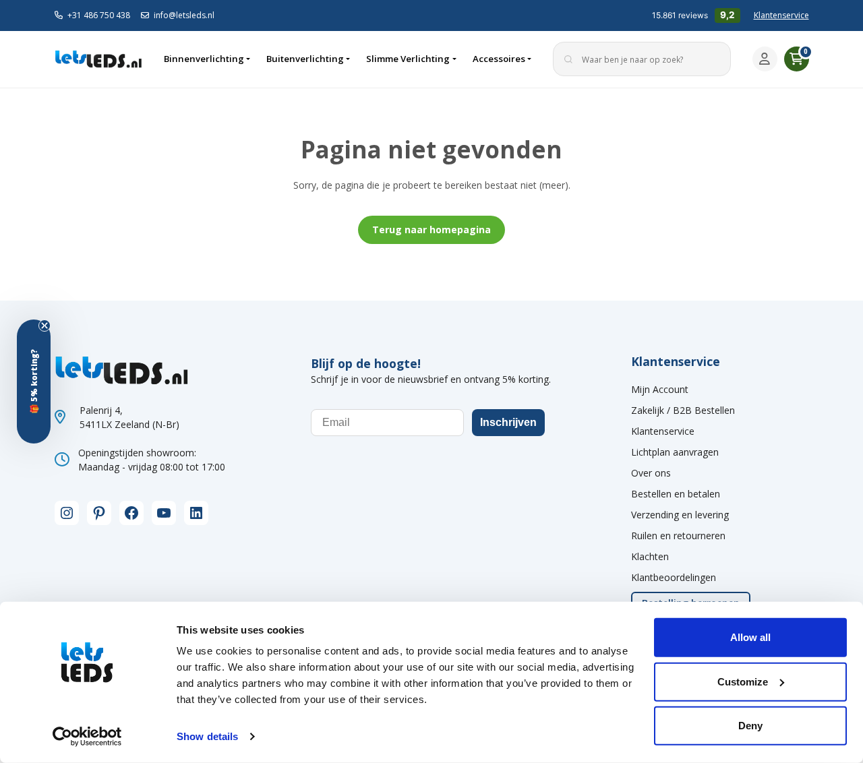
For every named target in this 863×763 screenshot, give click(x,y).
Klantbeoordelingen (673, 577)
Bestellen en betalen (675, 493)
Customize (742, 681)
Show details (207, 736)
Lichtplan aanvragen (675, 452)
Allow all (750, 637)
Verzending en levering (680, 514)
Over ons (651, 472)
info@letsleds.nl (184, 15)
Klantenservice (781, 15)
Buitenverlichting (305, 59)
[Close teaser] (44, 325)
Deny (750, 725)
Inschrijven (508, 422)
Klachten (650, 556)
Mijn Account (659, 389)
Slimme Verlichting (408, 59)
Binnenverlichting (204, 59)
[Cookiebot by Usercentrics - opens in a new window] (87, 737)
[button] (34, 381)
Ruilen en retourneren (678, 535)
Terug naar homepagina (431, 229)
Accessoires (499, 59)
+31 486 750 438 (98, 15)
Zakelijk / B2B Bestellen (683, 410)
